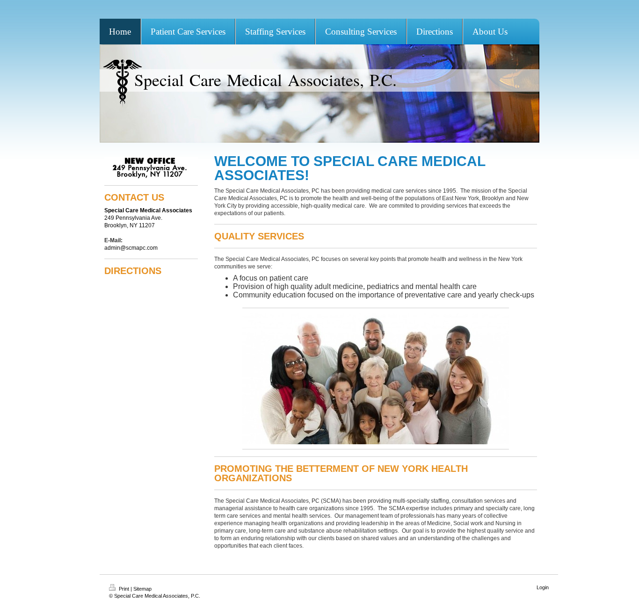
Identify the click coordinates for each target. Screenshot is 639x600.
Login (543, 587)
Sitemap (142, 589)
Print (124, 589)
